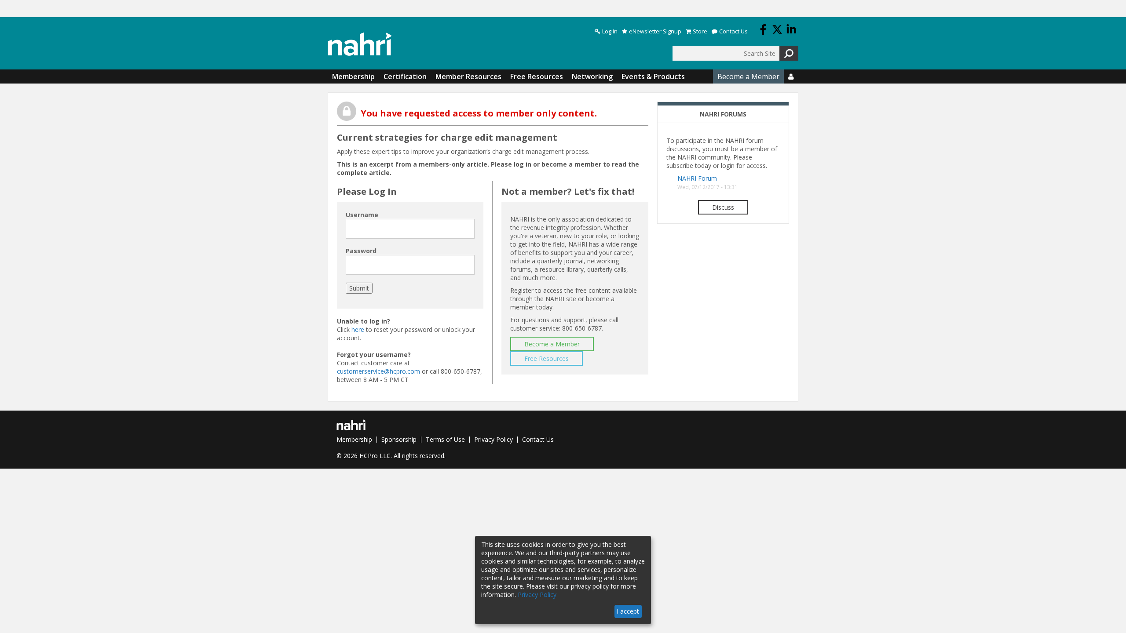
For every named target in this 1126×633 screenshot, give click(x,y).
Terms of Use (445, 439)
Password (361, 251)
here (357, 329)
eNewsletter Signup (655, 31)
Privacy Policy (493, 439)
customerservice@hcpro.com (378, 371)
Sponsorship (399, 439)
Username (362, 215)
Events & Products (653, 76)
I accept (628, 611)
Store (700, 31)
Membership (353, 76)
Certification (405, 76)
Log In (610, 31)
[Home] (360, 44)
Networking (592, 76)
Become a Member (748, 76)
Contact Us (733, 31)
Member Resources (468, 76)
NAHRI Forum (697, 178)
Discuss (723, 207)
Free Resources (536, 76)
